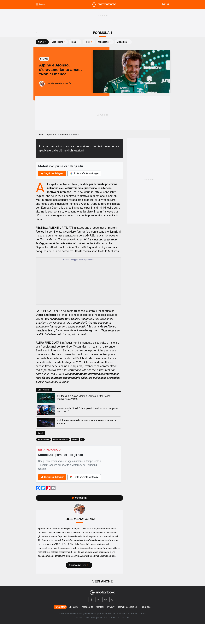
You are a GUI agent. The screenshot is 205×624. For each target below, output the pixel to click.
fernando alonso (60, 439)
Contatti (100, 607)
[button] (91, 599)
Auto (41, 134)
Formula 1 (65, 134)
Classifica (122, 42)
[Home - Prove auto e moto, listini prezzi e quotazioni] (104, 4)
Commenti (81, 497)
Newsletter (60, 607)
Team (73, 42)
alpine (75, 439)
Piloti (87, 42)
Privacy (110, 607)
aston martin (43, 439)
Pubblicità (145, 607)
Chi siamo (74, 607)
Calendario (103, 42)
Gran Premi (57, 42)
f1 (82, 439)
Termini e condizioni (127, 607)
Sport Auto (52, 134)
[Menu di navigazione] (39, 4)
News (41, 42)
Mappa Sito (87, 607)
